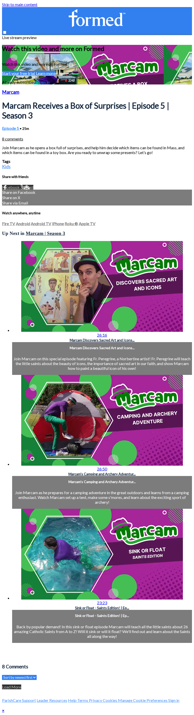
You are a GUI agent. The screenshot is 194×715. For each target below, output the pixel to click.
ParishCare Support (19, 700)
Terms (83, 700)
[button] (4, 32)
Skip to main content (19, 4)
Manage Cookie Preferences (143, 700)
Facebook (11, 187)
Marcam (10, 92)
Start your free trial (19, 73)
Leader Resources (52, 700)
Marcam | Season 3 (45, 233)
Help (72, 700)
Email (28, 187)
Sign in (44, 82)
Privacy (96, 700)
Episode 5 (11, 128)
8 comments (12, 138)
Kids (6, 166)
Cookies (110, 700)
